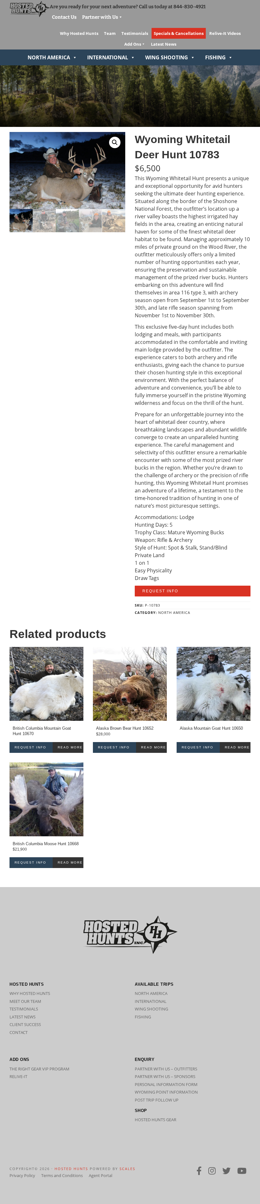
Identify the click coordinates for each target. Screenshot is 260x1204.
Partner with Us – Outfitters (166, 1069)
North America (49, 57)
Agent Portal (100, 1175)
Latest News (23, 1017)
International (107, 57)
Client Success (25, 1024)
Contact (19, 1032)
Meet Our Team (25, 1001)
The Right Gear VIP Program (39, 1069)
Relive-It (18, 1076)
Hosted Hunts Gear (155, 1119)
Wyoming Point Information (166, 1092)
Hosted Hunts (71, 1168)
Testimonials (24, 1009)
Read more (70, 747)
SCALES (127, 1168)
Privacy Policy (22, 1175)
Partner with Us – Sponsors (165, 1076)
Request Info (160, 591)
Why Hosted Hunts (30, 993)
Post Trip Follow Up (157, 1100)
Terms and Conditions (62, 1175)
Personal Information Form (166, 1084)
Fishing (215, 57)
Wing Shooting (166, 57)
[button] (114, 142)
